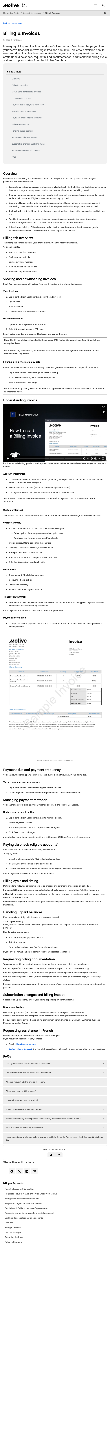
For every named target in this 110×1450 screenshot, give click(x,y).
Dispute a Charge (13, 1232)
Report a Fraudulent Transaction (19, 1189)
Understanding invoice (21, 98)
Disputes (9, 1222)
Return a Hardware (13, 1242)
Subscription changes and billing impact (28, 144)
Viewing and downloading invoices (26, 92)
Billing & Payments (52, 13)
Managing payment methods (24, 111)
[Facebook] (12, 1171)
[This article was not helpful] (59, 1154)
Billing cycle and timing (21, 124)
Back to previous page (12, 23)
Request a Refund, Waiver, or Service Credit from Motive (31, 1193)
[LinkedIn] (27, 1171)
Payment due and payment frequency (28, 105)
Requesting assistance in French (26, 150)
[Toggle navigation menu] (95, 5)
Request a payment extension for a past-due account (29, 1213)
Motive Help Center (11, 13)
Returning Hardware (14, 1237)
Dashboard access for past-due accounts (24, 1217)
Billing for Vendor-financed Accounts (22, 1198)
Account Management (32, 13)
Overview (16, 79)
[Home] (15, 5)
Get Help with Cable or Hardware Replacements (26, 1208)
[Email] (34, 1171)
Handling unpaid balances (22, 131)
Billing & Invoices (13, 1227)
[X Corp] (19, 1171)
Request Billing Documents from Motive (23, 1203)
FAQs (14, 157)
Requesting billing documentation (26, 137)
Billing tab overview (20, 85)
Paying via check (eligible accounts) (27, 118)
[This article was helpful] (51, 1154)
